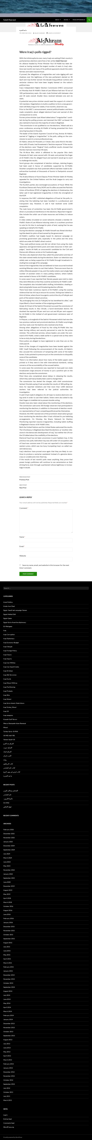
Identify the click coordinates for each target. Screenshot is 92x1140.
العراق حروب (7, 748)
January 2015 (8, 971)
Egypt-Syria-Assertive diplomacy (14, 622)
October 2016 (8, 906)
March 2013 (7, 1060)
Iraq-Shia (6, 695)
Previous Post (24, 478)
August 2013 (7, 1040)
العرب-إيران (7, 756)
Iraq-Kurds (7, 679)
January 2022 (8, 874)
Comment (23, 508)
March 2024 (7, 858)
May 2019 (6, 894)
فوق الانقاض (7, 807)
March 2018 (7, 902)
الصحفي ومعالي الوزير (10, 791)
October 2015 (8, 935)
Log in (5, 1115)
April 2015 (7, 959)
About (57, 19)
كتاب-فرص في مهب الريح (11, 772)
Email (22, 546)
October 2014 (8, 983)
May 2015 (6, 955)
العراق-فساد (7, 752)
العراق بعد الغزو (8, 744)
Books (66, 19)
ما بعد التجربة (23, 30)
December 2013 (9, 1023)
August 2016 (7, 910)
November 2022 (9, 870)
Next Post (23, 486)
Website (22, 556)
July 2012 (6, 1088)
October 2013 (8, 1031)
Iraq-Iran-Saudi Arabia (11, 667)
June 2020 (7, 882)
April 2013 (7, 1056)
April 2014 (7, 1007)
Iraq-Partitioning (9, 687)
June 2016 (7, 914)
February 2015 (8, 967)
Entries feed (7, 1119)
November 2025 (9, 838)
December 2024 (9, 846)
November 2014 (9, 979)
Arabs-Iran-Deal (9, 606)
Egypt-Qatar (7, 618)
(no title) (6, 803)
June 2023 (7, 862)
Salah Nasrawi (9, 20)
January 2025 (8, 842)
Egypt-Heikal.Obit (9, 614)
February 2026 (8, 829)
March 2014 (7, 1011)
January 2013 (8, 1068)
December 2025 (9, 834)
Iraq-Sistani (7, 699)
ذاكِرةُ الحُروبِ (8, 799)
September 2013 (9, 1036)
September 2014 (9, 987)
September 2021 (9, 878)
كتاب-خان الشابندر (9, 768)
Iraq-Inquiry (7, 659)
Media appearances (79, 19)
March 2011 (7, 1100)
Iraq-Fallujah (7, 647)
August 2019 (7, 890)
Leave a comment (54, 33)
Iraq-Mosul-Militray (10, 683)
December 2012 (9, 1072)
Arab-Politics (8, 602)
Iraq (4, 630)
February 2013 (8, 1064)
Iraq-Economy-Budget (11, 643)
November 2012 (9, 1076)
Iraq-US (6, 711)
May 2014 (6, 1003)
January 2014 (8, 1019)
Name (22, 537)
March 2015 (7, 963)
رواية (5, 760)
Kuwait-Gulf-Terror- (10, 719)
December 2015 (9, 926)
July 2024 (6, 854)
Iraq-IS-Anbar (8, 671)
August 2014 (7, 991)
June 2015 (7, 951)
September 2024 (9, 850)
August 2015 (7, 943)
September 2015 (9, 939)
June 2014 (7, 999)
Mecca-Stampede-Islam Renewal (14, 723)
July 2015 (6, 947)
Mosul (5, 727)
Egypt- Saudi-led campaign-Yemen (15, 610)
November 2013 (9, 1027)
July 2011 (6, 1096)
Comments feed (8, 1123)
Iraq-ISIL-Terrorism (9, 675)
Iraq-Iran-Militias (9, 663)
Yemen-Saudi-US (9, 739)
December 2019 (9, 886)
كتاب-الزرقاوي (8, 764)
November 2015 (9, 930)
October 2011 (8, 1092)
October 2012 (8, 1080)
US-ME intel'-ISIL (9, 735)
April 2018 (7, 898)
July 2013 (6, 1044)
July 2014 (6, 995)
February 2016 (8, 918)
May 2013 (6, 1052)
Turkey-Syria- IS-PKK (10, 731)
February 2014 (8, 1015)
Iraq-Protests (8, 691)
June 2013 (7, 1048)
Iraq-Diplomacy (8, 638)
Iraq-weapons (8, 715)
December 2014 (9, 975)
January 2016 (8, 922)
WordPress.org (8, 1127)
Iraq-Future (7, 655)
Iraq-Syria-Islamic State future (13, 703)
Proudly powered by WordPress (12, 1137)
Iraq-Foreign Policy (10, 651)
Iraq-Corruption (9, 634)
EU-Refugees (7, 626)
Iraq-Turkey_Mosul (9, 707)
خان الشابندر (7, 795)
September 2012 (9, 1084)
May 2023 (6, 866)
